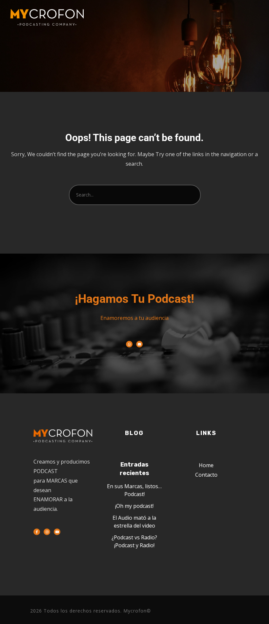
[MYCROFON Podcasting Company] (49, 17)
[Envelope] (139, 344)
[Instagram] (47, 532)
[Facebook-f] (36, 532)
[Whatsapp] (129, 344)
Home (206, 465)
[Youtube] (57, 532)
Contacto (206, 474)
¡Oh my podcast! (134, 506)
